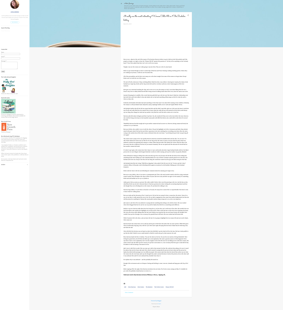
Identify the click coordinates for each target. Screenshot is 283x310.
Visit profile (15, 22)
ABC (125, 287)
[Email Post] (124, 284)
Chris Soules (141, 287)
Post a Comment (129, 292)
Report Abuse (156, 306)
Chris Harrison (132, 287)
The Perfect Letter (159, 287)
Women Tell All (169, 287)
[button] (188, 15)
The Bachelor (149, 287)
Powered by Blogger (156, 300)
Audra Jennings (129, 3)
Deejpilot (159, 303)
